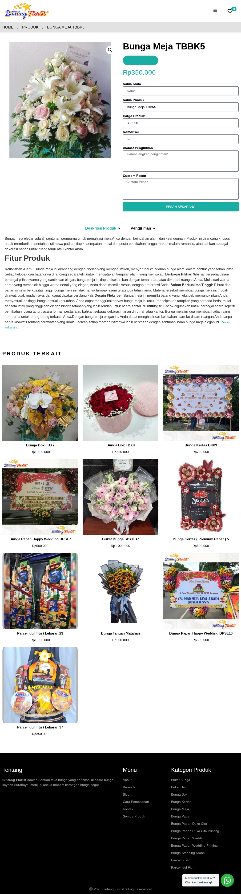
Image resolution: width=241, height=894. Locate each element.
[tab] (103, 228)
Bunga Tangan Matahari (120, 633)
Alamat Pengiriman (138, 148)
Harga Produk (134, 116)
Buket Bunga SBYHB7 (120, 539)
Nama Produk (133, 100)
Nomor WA (131, 132)
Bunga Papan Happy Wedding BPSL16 (201, 633)
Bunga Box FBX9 (120, 445)
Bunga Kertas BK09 (201, 445)
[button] (110, 50)
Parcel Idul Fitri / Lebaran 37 (40, 727)
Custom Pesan (134, 176)
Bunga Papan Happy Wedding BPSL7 (40, 539)
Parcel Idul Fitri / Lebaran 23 (40, 633)
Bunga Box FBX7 (40, 445)
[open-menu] (215, 11)
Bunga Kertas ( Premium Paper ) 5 (201, 539)
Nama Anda (132, 84)
